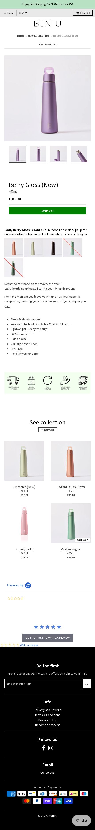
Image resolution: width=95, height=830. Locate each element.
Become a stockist (47, 725)
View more (47, 429)
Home (21, 35)
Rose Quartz (24, 549)
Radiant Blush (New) (71, 487)
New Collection (39, 35)
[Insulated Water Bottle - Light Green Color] (33, 256)
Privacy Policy (47, 720)
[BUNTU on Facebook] (43, 748)
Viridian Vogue (70, 549)
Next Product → (48, 44)
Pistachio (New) (24, 487)
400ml (13, 191)
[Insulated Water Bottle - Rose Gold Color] (13, 256)
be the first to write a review (48, 637)
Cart (85, 13)
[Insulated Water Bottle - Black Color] (52, 256)
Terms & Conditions (47, 715)
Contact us (47, 772)
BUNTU (53, 816)
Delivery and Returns (47, 710)
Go (86, 683)
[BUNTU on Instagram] (50, 748)
